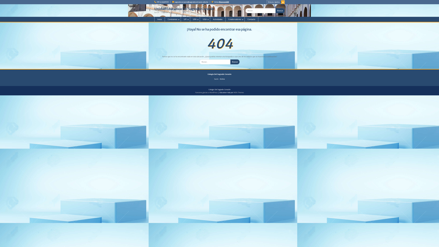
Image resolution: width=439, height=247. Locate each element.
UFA (194, 19)
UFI (185, 19)
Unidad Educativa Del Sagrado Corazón (184, 9)
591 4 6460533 (163, 2)
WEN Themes (239, 92)
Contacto (251, 19)
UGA (205, 19)
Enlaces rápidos (274, 2)
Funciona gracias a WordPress (206, 92)
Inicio (159, 19)
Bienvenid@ (224, 2)
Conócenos (172, 19)
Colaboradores (234, 19)
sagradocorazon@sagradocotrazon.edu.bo (191, 2)
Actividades (217, 19)
